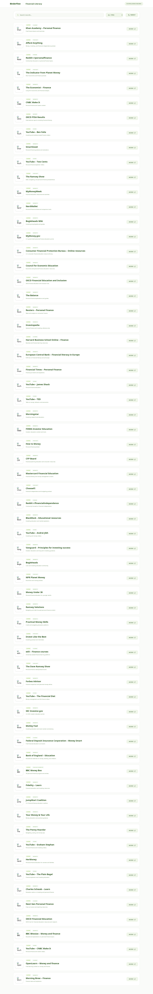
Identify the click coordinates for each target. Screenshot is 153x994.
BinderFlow (15, 3)
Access (131, 29)
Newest (133, 15)
